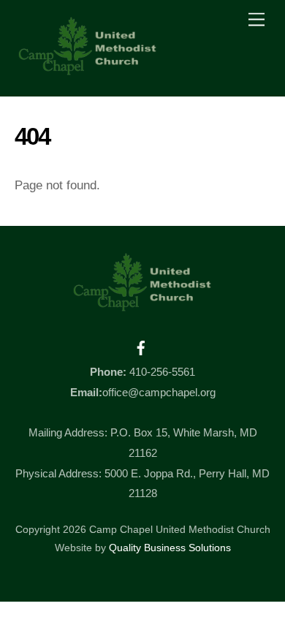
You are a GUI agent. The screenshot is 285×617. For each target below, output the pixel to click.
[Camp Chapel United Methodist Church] (88, 70)
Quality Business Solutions (170, 547)
